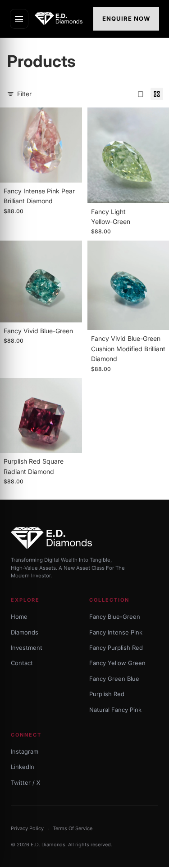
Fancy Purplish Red (116, 647)
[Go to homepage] (61, 19)
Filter (24, 94)
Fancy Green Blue (114, 678)
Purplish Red (106, 693)
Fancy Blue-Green (114, 616)
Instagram (24, 751)
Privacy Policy (27, 828)
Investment (26, 647)
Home (19, 616)
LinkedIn (22, 766)
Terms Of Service (72, 828)
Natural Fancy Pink (115, 709)
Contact (22, 662)
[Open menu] (19, 19)
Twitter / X (25, 782)
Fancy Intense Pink (115, 632)
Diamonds (24, 632)
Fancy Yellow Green (117, 662)
